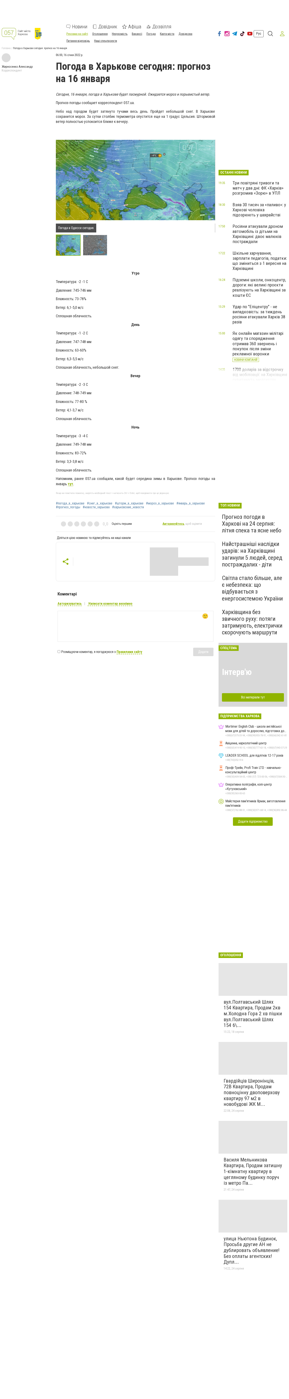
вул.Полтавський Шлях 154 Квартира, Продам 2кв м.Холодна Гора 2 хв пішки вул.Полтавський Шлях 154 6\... (253, 1013)
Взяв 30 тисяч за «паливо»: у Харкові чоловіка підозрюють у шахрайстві (259, 209)
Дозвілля (161, 27)
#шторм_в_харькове (129, 503)
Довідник (107, 27)
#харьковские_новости (128, 507)
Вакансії (137, 34)
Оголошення (100, 34)
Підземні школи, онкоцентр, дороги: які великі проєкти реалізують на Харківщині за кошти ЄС (259, 287)
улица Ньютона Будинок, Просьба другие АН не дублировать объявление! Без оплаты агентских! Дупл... (251, 1250)
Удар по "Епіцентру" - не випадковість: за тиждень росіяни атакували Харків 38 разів (259, 314)
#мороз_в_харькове (160, 503)
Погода (151, 34)
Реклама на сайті (77, 34)
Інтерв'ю (237, 672)
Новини (79, 27)
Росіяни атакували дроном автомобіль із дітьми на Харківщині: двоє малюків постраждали (258, 234)
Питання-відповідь (78, 41)
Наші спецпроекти (105, 41)
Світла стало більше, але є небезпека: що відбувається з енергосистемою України (252, 588)
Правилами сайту (129, 652)
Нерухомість (120, 34)
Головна (6, 48)
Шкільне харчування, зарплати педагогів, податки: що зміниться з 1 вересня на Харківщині (260, 261)
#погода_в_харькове (70, 503)
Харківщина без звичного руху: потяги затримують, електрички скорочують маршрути (252, 622)
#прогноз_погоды (68, 507)
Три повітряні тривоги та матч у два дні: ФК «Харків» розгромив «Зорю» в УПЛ (258, 188)
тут (70, 484)
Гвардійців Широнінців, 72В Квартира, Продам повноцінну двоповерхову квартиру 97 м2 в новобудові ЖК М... (252, 1092)
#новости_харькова (96, 507)
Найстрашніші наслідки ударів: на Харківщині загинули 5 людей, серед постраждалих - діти (252, 554)
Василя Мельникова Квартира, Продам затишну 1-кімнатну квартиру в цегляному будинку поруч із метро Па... (253, 1171)
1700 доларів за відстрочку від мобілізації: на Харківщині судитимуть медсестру (260, 374)
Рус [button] (258, 34)
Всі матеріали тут (253, 697)
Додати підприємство (253, 821)
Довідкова (185, 34)
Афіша (134, 27)
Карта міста (167, 34)
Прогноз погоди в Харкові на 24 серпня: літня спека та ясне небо (251, 523)
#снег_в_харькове (99, 503)
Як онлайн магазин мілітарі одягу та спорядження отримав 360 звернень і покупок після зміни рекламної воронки (258, 343)
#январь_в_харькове (190, 503)
